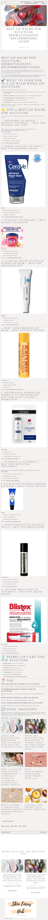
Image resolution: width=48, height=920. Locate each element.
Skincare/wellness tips (31, 3)
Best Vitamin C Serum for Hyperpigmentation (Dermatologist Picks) (16, 809)
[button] (5, 826)
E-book (43, 3)
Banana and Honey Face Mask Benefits (35, 807)
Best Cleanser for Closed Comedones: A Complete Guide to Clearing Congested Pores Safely (11, 777)
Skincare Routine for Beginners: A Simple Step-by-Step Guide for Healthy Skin (35, 742)
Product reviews (38, 2)
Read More (12, 890)
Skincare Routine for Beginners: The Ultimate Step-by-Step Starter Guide (11, 741)
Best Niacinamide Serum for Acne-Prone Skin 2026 (34, 773)
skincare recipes (25, 2)
